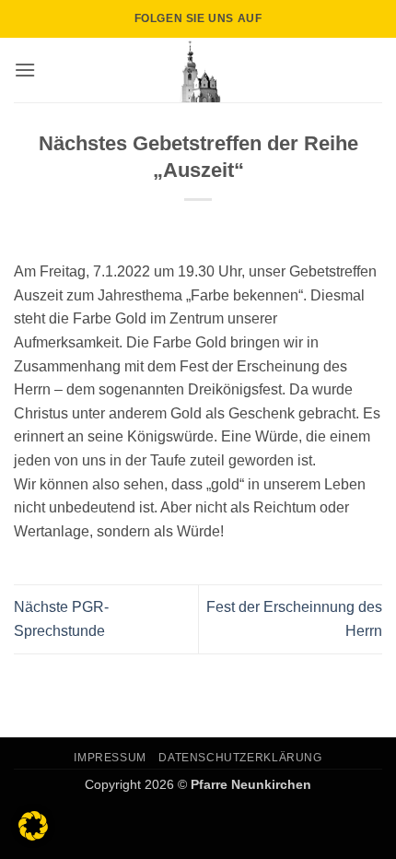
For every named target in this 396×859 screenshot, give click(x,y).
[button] (25, 69)
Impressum (110, 757)
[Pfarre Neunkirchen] (198, 70)
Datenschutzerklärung (239, 757)
